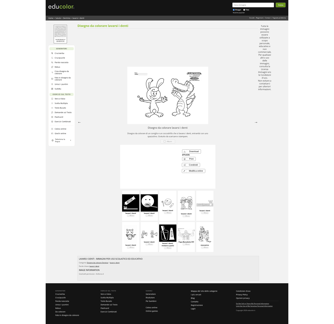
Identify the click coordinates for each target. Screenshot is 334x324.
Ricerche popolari (239, 13)
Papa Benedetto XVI (186, 242)
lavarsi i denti (78, 18)
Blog (193, 298)
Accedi (251, 18)
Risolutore (150, 297)
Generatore (151, 294)
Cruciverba (60, 294)
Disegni (238, 10)
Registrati (259, 18)
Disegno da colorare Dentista (97, 263)
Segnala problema (279, 18)
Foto (247, 10)
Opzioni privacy (243, 298)
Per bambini (151, 301)
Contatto (194, 301)
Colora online (151, 307)
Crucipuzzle (60, 297)
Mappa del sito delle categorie (204, 291)
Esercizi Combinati (109, 311)
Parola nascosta (62, 301)
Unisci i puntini (62, 304)
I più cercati (196, 294)
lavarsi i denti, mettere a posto (168, 244)
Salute (58, 18)
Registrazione (197, 305)
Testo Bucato (106, 301)
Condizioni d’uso (243, 291)
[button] (193, 171)
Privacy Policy (242, 294)
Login (193, 308)
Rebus (58, 308)
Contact (268, 18)
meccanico (205, 245)
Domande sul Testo (109, 304)
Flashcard (105, 308)
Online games (152, 311)
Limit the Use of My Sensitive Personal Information (254, 306)
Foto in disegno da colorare (67, 315)
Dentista (66, 18)
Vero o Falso (106, 294)
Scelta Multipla (107, 297)
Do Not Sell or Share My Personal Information (252, 303)
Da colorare (60, 311)
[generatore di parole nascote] (60, 42)
